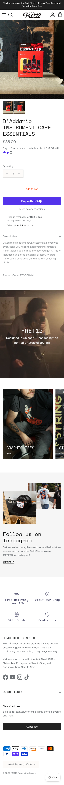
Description (10, 236)
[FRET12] (32, 14)
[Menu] (4, 15)
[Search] (12, 15)
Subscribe (32, 726)
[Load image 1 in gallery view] (32, 59)
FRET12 (13, 773)
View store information (20, 225)
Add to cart (32, 189)
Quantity (8, 166)
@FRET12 (8, 562)
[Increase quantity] (20, 173)
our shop (13, 3)
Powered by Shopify (27, 773)
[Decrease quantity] (6, 173)
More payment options (32, 209)
